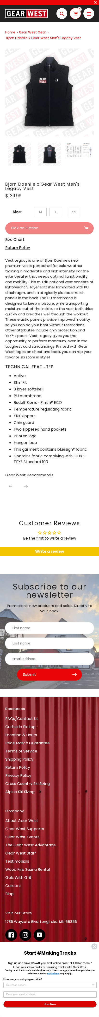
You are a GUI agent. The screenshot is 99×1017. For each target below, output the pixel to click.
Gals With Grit (18, 877)
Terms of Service (21, 751)
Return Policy (17, 767)
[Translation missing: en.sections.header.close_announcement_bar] (95, 2)
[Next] (26, 486)
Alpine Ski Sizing (19, 792)
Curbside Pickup (20, 727)
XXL (74, 212)
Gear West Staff (20, 853)
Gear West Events (22, 837)
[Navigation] (88, 13)
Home (10, 32)
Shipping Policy (19, 759)
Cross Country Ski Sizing (27, 783)
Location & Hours (21, 735)
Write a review (49, 551)
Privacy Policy (18, 775)
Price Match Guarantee (27, 743)
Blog (9, 894)
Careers (13, 885)
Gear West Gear (32, 32)
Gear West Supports (24, 829)
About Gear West (21, 820)
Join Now (50, 1004)
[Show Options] (93, 985)
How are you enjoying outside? (22, 979)
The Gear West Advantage (30, 845)
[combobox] (49, 985)
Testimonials (17, 861)
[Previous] (10, 486)
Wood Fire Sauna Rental (27, 869)
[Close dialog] (94, 946)
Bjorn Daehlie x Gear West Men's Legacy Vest (43, 38)
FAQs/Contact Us (21, 718)
